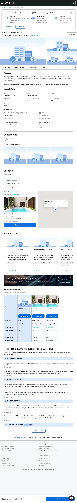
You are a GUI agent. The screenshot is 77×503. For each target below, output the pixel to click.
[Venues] (73, 3)
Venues (9, 7)
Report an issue (19, 437)
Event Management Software (47, 444)
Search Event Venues (8, 446)
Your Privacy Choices (8, 465)
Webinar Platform (43, 455)
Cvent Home (5, 458)
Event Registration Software (46, 446)
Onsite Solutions (6, 453)
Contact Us (5, 461)
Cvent (3, 7)
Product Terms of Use (45, 461)
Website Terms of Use (45, 463)
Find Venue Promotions (8, 448)
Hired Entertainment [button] (45, 262)
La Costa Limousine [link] (15, 249)
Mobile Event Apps (44, 448)
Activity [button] (36, 262)
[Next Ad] (33, 192)
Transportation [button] (11, 262)
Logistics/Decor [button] (64, 265)
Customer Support (7, 463)
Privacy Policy (43, 458)
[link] (18, 242)
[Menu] (2, 2)
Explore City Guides (7, 450)
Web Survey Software (45, 453)
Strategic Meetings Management (48, 450)
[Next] (75, 67)
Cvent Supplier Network (8, 444)
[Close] (71, 13)
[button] (23, 51)
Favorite (73, 34)
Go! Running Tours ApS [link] (43, 249)
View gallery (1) (70, 61)
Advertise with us (43, 465)
